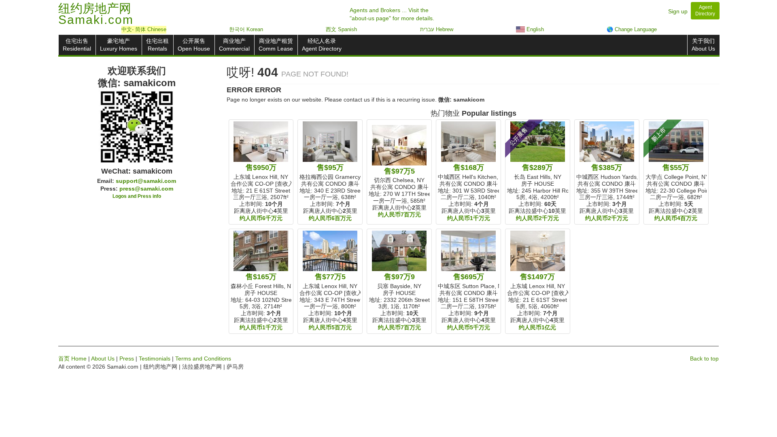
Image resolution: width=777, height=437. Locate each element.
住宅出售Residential (77, 45)
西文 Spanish (341, 29)
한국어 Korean (246, 29)
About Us (103, 358)
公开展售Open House (194, 45)
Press (126, 358)
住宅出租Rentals (157, 45)
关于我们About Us (703, 45)
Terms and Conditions (203, 358)
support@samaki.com (146, 181)
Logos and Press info (137, 196)
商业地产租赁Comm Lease (276, 45)
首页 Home (72, 358)
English (534, 29)
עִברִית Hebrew (436, 29)
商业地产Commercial (234, 45)
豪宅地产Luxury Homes (118, 45)
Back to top (704, 358)
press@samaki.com (146, 188)
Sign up (678, 11)
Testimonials (154, 358)
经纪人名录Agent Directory (322, 45)
